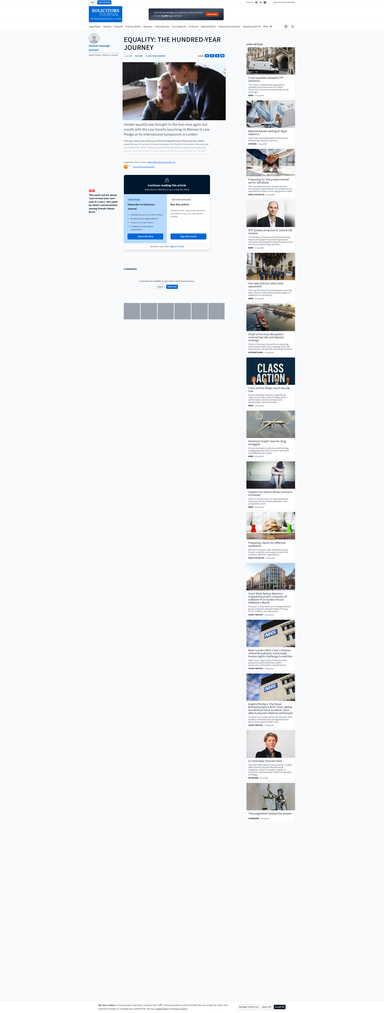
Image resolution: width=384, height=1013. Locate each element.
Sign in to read (177, 246)
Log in (160, 286)
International (162, 26)
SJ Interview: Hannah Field (265, 761)
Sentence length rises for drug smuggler (267, 442)
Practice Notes (133, 26)
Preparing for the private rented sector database (268, 181)
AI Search (193, 26)
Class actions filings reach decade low (269, 389)
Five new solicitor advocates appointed (265, 285)
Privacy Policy (180, 1008)
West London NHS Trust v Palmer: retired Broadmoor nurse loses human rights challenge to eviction (270, 653)
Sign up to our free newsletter (284, 2)
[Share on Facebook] (217, 55)
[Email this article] (222, 55)
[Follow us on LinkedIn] (256, 2)
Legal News (95, 26)
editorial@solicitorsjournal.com (161, 162)
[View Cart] (286, 27)
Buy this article (188, 236)
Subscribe (172, 286)
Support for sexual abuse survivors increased (270, 493)
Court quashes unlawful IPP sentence (265, 79)
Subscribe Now (104, 2)
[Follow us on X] (261, 2)
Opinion (107, 26)
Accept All (279, 1006)
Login (92, 2)
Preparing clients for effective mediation (266, 544)
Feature (138, 56)
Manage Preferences (248, 1006)
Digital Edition (208, 26)
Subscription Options (229, 26)
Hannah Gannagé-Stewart (99, 48)
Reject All (266, 1006)
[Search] (292, 27)
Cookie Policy (161, 1008)
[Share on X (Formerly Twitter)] (212, 55)
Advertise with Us (252, 26)
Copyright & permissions (143, 166)
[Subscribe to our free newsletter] (265, 2)
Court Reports (179, 26)
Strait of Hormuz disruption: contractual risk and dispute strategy (266, 337)
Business (147, 26)
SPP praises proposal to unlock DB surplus (270, 231)
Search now (212, 14)
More (265, 26)
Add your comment (157, 56)
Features (118, 26)
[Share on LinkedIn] (207, 55)
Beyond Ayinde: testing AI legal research (267, 132)
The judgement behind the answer (270, 814)
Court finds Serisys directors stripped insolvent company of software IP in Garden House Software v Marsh (267, 598)
